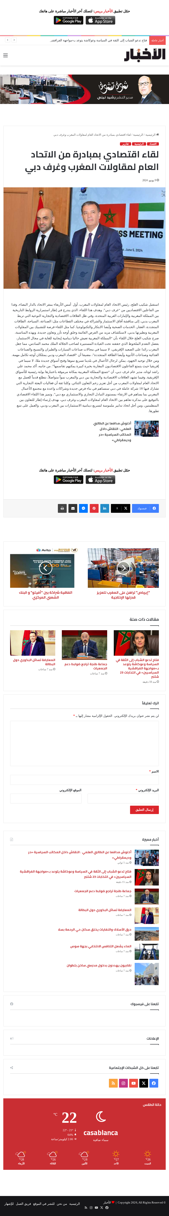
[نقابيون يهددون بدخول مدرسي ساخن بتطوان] (147, 974)
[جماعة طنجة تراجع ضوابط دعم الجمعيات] (84, 645)
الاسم (154, 771)
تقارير (125, 143)
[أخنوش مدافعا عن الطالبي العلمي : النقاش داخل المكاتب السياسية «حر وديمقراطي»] (146, 429)
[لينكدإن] (104, 508)
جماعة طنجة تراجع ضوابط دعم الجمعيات (85, 666)
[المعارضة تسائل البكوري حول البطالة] (32, 643)
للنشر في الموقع (44, 1203)
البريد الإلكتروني (147, 790)
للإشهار (9, 1203)
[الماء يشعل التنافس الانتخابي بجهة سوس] (147, 952)
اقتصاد (152, 143)
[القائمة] (5, 57)
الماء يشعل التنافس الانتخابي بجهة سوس (101, 946)
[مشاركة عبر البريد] (72, 508)
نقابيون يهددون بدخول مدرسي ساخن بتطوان (99, 965)
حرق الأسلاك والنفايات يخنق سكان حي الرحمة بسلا (94, 929)
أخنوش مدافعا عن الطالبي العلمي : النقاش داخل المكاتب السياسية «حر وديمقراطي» (112, 431)
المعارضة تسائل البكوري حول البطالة (34, 662)
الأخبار (107, 1202)
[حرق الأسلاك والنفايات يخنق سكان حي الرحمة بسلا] (147, 934)
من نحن (62, 1203)
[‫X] (143, 1083)
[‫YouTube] (133, 1083)
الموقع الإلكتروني (70, 790)
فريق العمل (23, 1203)
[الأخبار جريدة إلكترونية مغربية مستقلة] (145, 55)
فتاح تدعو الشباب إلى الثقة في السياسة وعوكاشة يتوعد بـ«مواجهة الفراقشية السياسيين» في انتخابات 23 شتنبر (76, 40)
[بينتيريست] (94, 508)
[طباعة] (62, 508)
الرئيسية (150, 134)
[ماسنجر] (83, 508)
